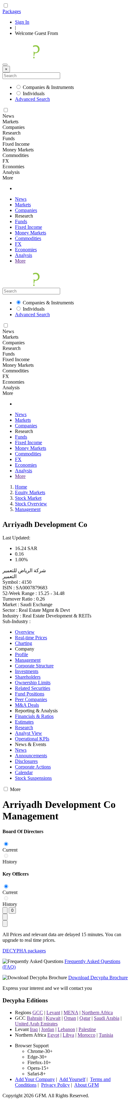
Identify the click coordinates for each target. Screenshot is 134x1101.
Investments (26, 671)
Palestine (87, 1029)
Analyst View (28, 733)
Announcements (31, 755)
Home (21, 486)
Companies (26, 210)
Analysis (23, 255)
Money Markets (30, 232)
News (20, 199)
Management (28, 509)
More (20, 260)
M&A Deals (27, 705)
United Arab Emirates (36, 1023)
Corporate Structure (34, 665)
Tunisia (106, 1035)
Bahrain (34, 1018)
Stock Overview (31, 503)
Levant (53, 1012)
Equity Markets (30, 492)
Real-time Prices (31, 637)
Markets (23, 204)
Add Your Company (35, 1079)
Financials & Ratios (34, 716)
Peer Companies (31, 699)
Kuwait (53, 1018)
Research (24, 727)
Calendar (24, 772)
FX (18, 244)
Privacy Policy (55, 1085)
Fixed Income (28, 227)
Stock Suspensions (33, 778)
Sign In (22, 22)
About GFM (86, 1085)
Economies (26, 249)
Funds (21, 221)
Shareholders (28, 677)
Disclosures (26, 761)
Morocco (86, 1035)
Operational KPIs (32, 738)
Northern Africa (97, 1012)
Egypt (53, 1035)
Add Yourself (72, 1079)
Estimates (24, 722)
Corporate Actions (33, 766)
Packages (11, 11)
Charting (23, 643)
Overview (25, 632)
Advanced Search (32, 99)
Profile (21, 654)
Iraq (34, 1029)
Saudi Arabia (106, 1018)
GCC (37, 1012)
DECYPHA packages (24, 950)
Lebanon (66, 1029)
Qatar (84, 1018)
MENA (71, 1012)
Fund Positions (29, 693)
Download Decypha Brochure (98, 977)
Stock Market (28, 498)
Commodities (28, 238)
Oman (70, 1018)
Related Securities (32, 688)
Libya (68, 1035)
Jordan (47, 1029)
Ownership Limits (32, 682)
